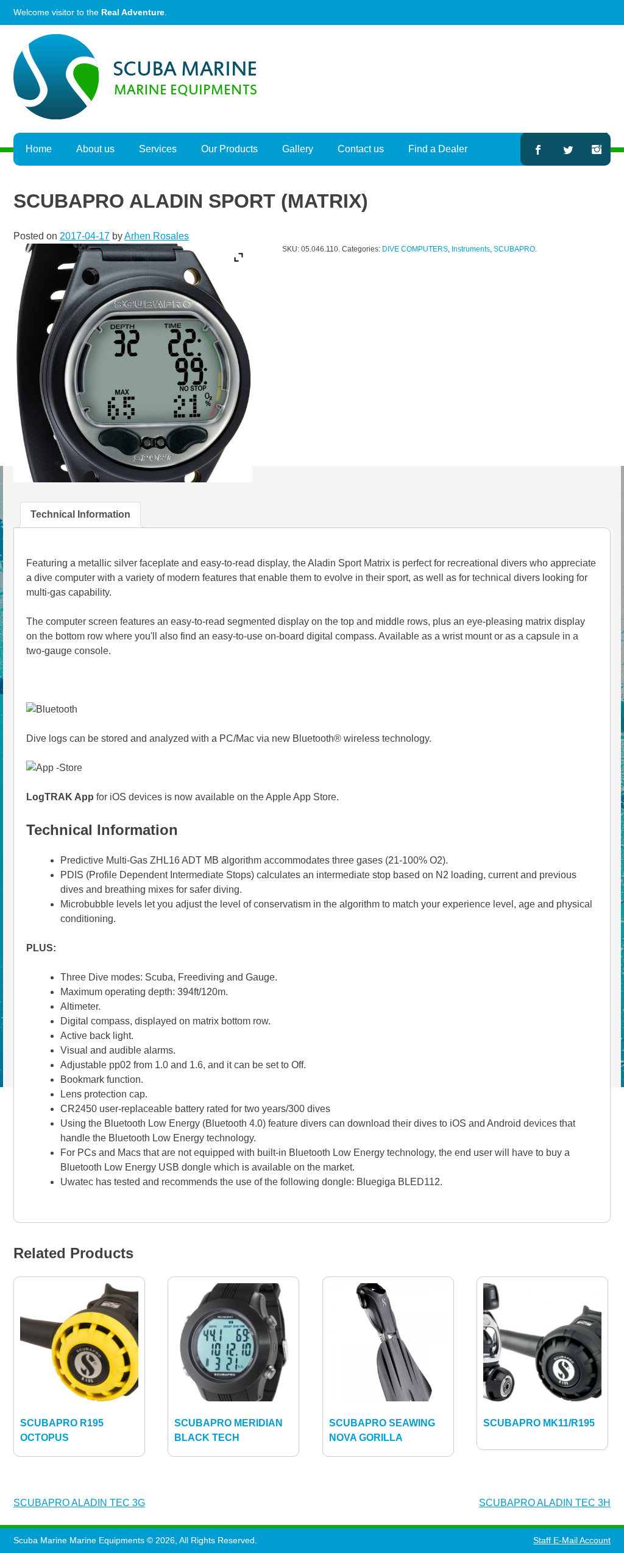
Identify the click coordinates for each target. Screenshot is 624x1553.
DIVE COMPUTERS (415, 249)
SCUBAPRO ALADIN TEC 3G (79, 1503)
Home (39, 149)
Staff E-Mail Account (572, 1540)
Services (158, 149)
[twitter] (569, 149)
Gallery (297, 149)
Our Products (229, 149)
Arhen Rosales (156, 236)
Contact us (361, 149)
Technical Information (80, 514)
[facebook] (537, 149)
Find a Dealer (437, 149)
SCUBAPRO (514, 249)
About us (95, 149)
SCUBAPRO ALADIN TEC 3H (545, 1503)
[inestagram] (597, 149)
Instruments (471, 249)
